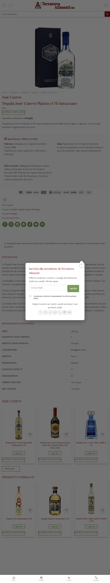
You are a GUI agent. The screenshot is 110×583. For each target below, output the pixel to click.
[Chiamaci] (60, 312)
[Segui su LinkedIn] (65, 312)
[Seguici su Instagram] (45, 312)
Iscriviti (73, 288)
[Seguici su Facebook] (40, 312)
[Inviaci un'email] (55, 312)
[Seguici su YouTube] (69, 312)
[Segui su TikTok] (50, 312)
